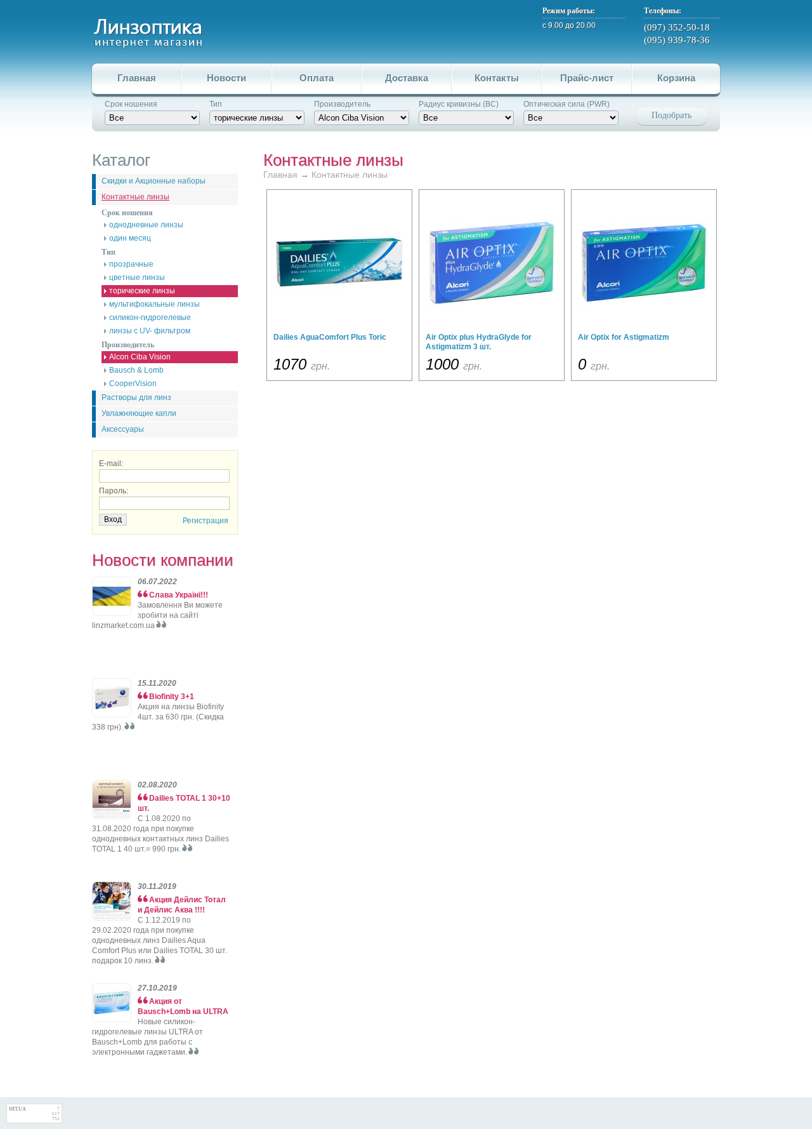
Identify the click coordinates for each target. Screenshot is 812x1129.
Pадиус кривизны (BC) (459, 104)
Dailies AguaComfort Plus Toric (329, 337)
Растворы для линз (136, 397)
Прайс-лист (586, 77)
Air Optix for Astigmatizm (623, 337)
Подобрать (671, 115)
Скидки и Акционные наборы (154, 181)
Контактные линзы (135, 196)
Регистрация (205, 520)
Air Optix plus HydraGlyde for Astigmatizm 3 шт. (479, 342)
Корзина (676, 77)
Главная (136, 77)
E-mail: (111, 463)
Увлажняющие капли (139, 413)
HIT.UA (17, 1109)
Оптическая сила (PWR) (566, 104)
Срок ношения (131, 104)
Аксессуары (123, 429)
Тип (215, 104)
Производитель (342, 104)
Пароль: (113, 490)
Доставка (406, 77)
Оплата (316, 77)
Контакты (497, 77)
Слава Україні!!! (178, 595)
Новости (226, 77)
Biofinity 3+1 (171, 696)
